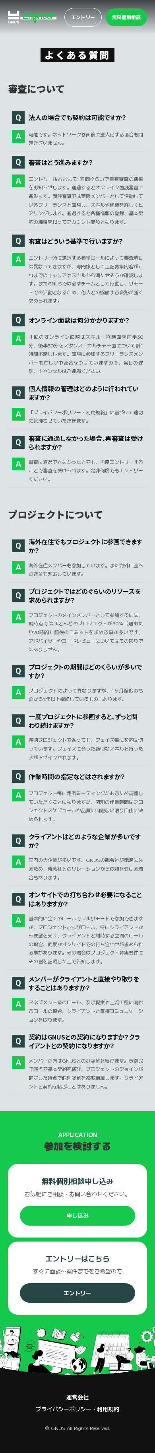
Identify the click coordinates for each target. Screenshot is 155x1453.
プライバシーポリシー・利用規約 (77, 1409)
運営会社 (77, 1397)
